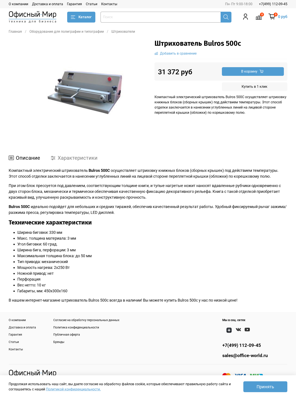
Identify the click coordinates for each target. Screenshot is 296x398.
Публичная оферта (66, 334)
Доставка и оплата (47, 4)
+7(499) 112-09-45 (273, 4)
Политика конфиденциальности (76, 327)
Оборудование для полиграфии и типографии (66, 31)
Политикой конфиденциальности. (73, 389)
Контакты (109, 4)
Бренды (58, 342)
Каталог (85, 17)
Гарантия (74, 4)
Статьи (91, 4)
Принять (265, 386)
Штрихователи (123, 31)
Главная (15, 31)
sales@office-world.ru (245, 355)
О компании (18, 4)
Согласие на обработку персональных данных (86, 320)
